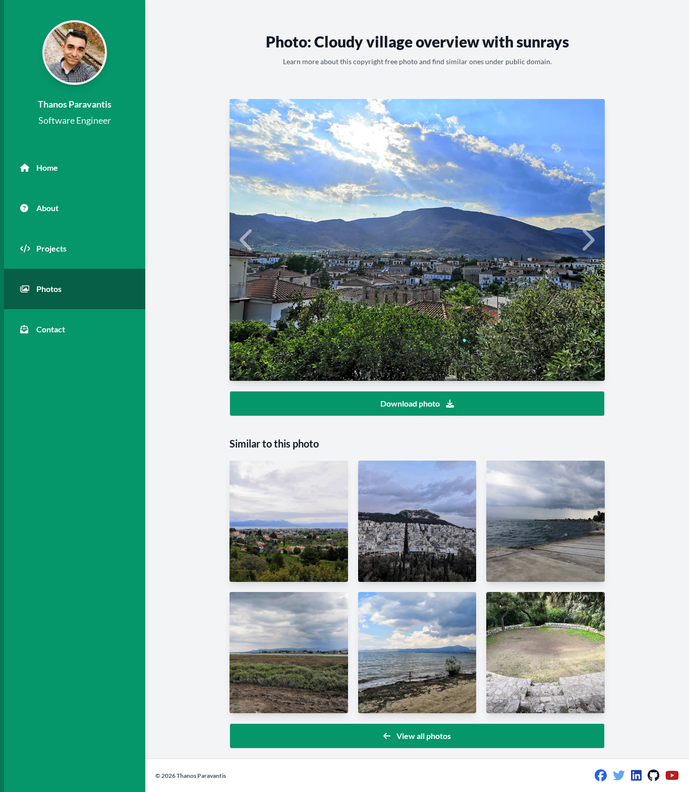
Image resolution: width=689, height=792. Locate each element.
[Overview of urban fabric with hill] (417, 521)
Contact (50, 329)
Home (47, 167)
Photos (49, 288)
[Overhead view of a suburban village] (288, 521)
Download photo (410, 403)
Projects (51, 248)
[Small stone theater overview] (545, 652)
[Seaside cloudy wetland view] (288, 652)
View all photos (423, 735)
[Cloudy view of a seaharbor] (545, 521)
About (47, 208)
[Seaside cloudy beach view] (417, 652)
